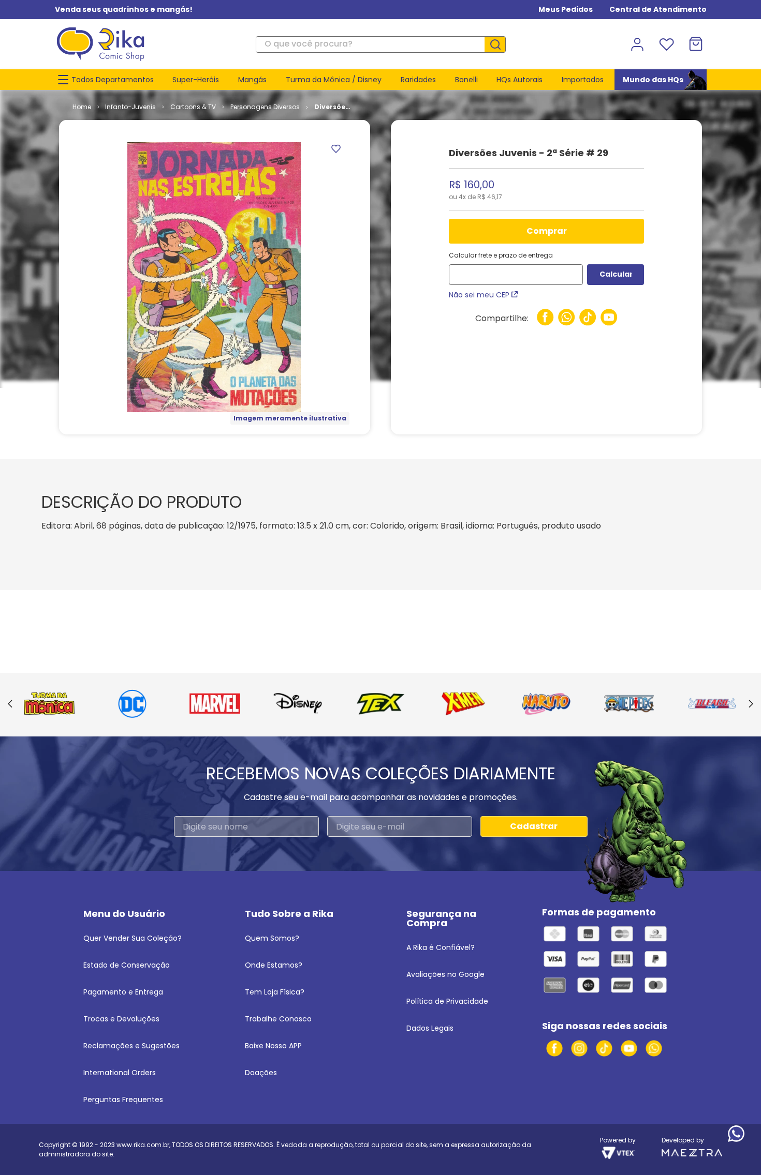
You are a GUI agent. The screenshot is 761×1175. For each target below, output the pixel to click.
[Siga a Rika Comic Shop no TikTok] (604, 1048)
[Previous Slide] (10, 704)
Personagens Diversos (265, 106)
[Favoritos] (666, 44)
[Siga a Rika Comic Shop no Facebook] (554, 1048)
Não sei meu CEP (479, 295)
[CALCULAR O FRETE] (615, 274)
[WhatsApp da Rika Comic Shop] (654, 1048)
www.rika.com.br (142, 1144)
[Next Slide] (751, 704)
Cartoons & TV (193, 106)
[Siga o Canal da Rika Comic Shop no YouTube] (629, 1048)
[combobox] (380, 44)
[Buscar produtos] (499, 44)
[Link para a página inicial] (81, 107)
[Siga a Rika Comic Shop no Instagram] (579, 1048)
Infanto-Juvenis (130, 106)
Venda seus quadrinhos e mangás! (124, 9)
